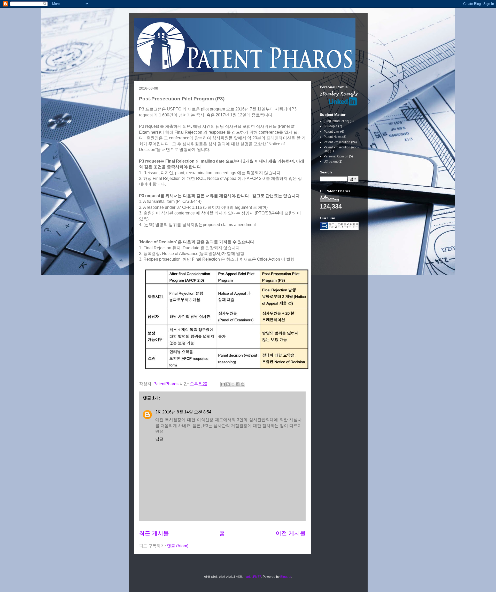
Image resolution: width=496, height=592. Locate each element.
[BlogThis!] (227, 384)
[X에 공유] (232, 384)
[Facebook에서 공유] (237, 384)
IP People (330, 126)
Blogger (285, 577)
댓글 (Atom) (177, 546)
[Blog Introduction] (336, 121)
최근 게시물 (154, 533)
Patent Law (331, 131)
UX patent (331, 161)
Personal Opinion (336, 156)
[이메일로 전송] (223, 384)
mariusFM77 (252, 577)
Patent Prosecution (337, 142)
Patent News (333, 137)
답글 (159, 439)
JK (158, 412)
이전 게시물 (291, 533)
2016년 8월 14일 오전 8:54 (186, 412)
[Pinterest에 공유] (242, 384)
